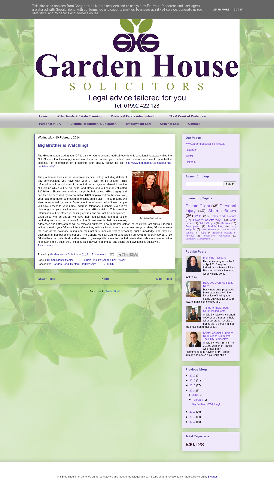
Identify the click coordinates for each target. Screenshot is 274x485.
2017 (192, 375)
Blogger (212, 476)
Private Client (198, 206)
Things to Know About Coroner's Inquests (215, 309)
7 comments (99, 254)
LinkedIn (191, 162)
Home (43, 116)
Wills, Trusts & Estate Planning (79, 116)
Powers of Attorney (207, 220)
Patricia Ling (89, 260)
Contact (194, 123)
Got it (238, 9)
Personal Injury (50, 123)
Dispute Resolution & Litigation (93, 123)
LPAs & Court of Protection (186, 116)
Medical (69, 260)
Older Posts (164, 278)
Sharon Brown (222, 210)
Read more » (45, 245)
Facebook (191, 149)
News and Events (223, 216)
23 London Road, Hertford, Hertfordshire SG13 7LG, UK (81, 264)
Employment (193, 226)
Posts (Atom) (113, 291)
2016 (192, 380)
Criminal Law (169, 123)
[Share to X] (127, 255)
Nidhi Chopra (207, 223)
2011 (192, 421)
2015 (192, 385)
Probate (226, 223)
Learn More (221, 9)
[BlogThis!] (123, 255)
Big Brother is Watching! (63, 145)
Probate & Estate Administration (134, 116)
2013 (192, 411)
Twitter (189, 156)
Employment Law (138, 123)
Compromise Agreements (198, 239)
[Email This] (119, 255)
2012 (192, 416)
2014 (192, 390)
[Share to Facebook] (131, 255)
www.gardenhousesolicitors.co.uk (205, 143)
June (195, 394)
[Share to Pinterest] (135, 255)
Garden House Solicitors (64, 254)
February (198, 399)
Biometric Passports (214, 257)
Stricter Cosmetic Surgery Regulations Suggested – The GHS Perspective (218, 336)
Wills (198, 216)
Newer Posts (46, 278)
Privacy (121, 260)
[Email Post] (112, 254)
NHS (78, 260)
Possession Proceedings (217, 235)
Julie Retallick (208, 229)
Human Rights (55, 260)
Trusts (203, 232)
